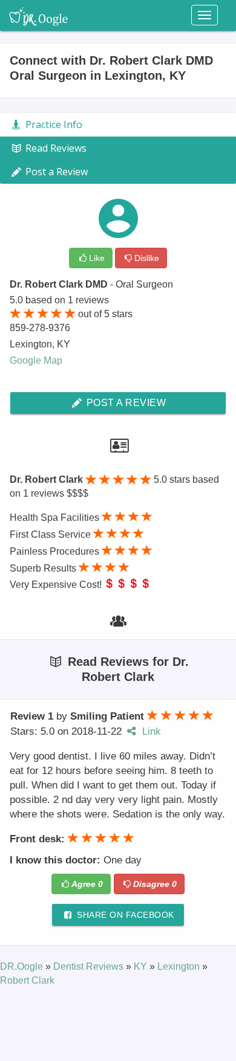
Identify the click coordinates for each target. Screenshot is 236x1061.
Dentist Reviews (89, 966)
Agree (87, 884)
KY (141, 966)
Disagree (155, 884)
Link (150, 731)
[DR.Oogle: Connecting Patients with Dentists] (38, 15)
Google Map (36, 360)
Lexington (179, 966)
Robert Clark (27, 980)
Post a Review (125, 403)
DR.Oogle (22, 966)
